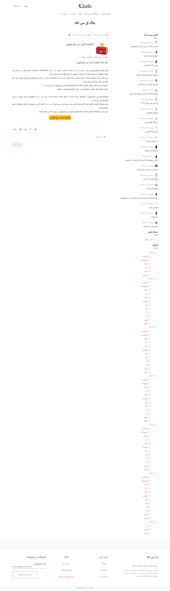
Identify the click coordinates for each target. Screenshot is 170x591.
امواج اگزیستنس (152, 188)
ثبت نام (16, 5)
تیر (147, 267)
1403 (151, 327)
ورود (25, 5)
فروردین (145, 256)
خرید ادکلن (53, 70)
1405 (151, 252)
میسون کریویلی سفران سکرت (147, 74)
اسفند (146, 323)
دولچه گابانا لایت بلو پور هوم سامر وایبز (143, 93)
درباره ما (73, 13)
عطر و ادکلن (148, 239)
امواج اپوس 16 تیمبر (150, 179)
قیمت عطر (49, 104)
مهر (146, 304)
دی (147, 316)
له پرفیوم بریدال (152, 141)
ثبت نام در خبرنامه (24, 574)
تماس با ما (64, 13)
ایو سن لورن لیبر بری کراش (148, 84)
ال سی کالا (85, 35)
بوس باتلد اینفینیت (151, 65)
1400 (151, 473)
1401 (151, 424)
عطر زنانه (40, 96)
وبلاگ (80, 13)
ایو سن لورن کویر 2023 (149, 103)
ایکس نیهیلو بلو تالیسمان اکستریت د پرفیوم (141, 160)
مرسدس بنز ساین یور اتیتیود (147, 169)
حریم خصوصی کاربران (66, 576)
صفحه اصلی (105, 13)
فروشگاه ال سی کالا (92, 13)
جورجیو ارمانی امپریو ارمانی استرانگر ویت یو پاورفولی (139, 198)
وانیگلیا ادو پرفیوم (151, 150)
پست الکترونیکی (40, 564)
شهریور (145, 275)
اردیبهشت (144, 260)
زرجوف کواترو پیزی (151, 122)
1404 (151, 278)
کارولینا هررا (80, 70)
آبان (146, 308)
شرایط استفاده (66, 570)
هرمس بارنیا (153, 207)
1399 (151, 521)
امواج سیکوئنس (152, 112)
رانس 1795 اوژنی (152, 131)
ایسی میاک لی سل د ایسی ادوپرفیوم (144, 46)
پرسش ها (66, 563)
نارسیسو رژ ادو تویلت (150, 226)
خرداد (146, 263)
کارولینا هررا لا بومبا (151, 55)
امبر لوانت (154, 216)
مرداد (146, 271)
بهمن (146, 319)
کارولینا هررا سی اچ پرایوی (80, 44)
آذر (147, 312)
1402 (151, 376)
